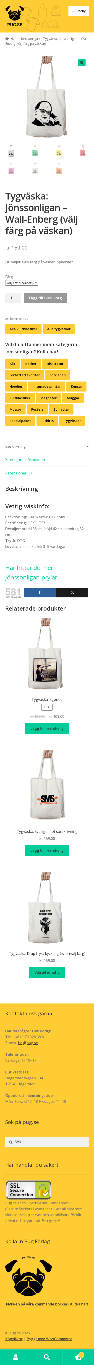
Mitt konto (15, 1357)
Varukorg (72, 1353)
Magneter (48, 398)
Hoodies (16, 386)
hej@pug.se (28, 1042)
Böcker (31, 364)
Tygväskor (72, 421)
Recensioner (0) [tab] (18, 473)
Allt (12, 364)
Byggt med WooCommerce (49, 1338)
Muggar (73, 398)
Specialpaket (20, 421)
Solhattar (61, 409)
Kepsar (76, 386)
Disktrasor (55, 364)
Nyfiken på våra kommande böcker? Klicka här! (47, 1304)
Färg (9, 276)
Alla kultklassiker (23, 329)
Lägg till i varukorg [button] (47, 728)
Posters (37, 409)
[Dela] (40, 592)
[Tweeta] (72, 592)
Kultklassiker (20, 398)
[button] (82, 62)
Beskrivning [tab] (15, 446)
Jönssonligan (30, 38)
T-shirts (47, 421)
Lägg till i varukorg (45, 297)
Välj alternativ (47, 972)
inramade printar (47, 386)
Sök (47, 1357)
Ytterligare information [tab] (25, 459)
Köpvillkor (14, 1338)
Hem (14, 38)
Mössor (15, 409)
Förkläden (58, 375)
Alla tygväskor (58, 329)
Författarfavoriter (25, 375)
